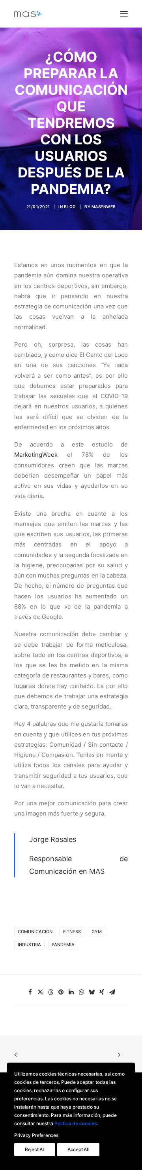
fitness (72, 931)
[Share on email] (112, 992)
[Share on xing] (101, 992)
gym (97, 931)
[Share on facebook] (30, 992)
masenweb (104, 206)
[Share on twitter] (40, 992)
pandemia (63, 944)
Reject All (35, 1149)
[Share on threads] (50, 992)
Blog (70, 206)
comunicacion (35, 931)
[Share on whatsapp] (81, 992)
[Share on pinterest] (60, 992)
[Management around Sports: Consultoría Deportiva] (28, 14)
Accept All (78, 1149)
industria (29, 944)
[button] (124, 14)
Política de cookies (75, 1123)
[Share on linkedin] (71, 992)
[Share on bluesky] (91, 992)
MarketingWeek (36, 454)
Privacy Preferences (36, 1135)
